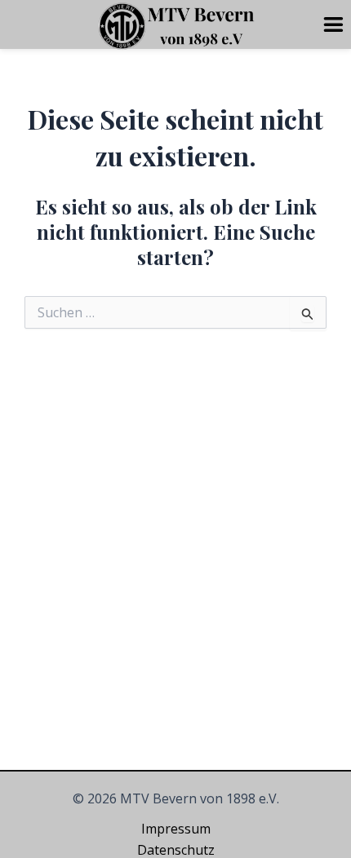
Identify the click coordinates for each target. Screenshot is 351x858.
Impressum (176, 829)
